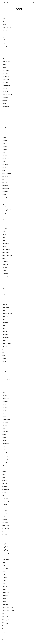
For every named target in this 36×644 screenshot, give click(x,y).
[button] (2, 2)
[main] (18, 8)
